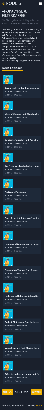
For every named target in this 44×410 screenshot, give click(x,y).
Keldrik (39, 405)
